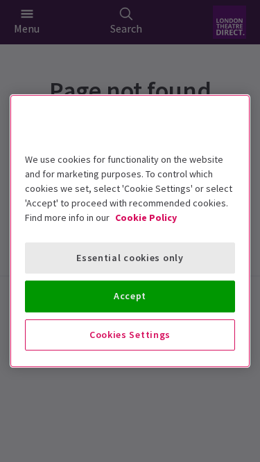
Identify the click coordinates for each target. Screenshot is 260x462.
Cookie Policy (146, 217)
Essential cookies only (129, 257)
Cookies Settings (130, 334)
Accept (130, 296)
